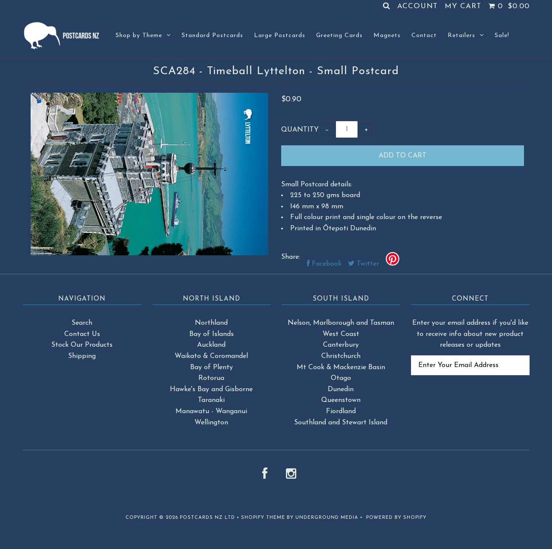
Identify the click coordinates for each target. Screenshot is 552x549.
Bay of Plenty (211, 367)
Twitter (366, 263)
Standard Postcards (212, 35)
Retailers (461, 35)
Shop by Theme (139, 35)
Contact (424, 35)
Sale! (502, 35)
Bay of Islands (211, 334)
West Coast (341, 334)
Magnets (387, 35)
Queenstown (341, 400)
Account (417, 6)
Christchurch (341, 356)
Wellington (211, 422)
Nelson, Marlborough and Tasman (341, 323)
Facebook (326, 263)
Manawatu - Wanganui (211, 411)
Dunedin (341, 389)
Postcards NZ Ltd (207, 517)
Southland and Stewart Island (340, 422)
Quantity (300, 129)
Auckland (211, 345)
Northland (211, 323)
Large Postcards (279, 35)
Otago (341, 378)
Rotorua (211, 378)
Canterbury (341, 345)
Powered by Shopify (396, 517)
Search (82, 323)
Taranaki (211, 400)
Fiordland (341, 411)
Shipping (82, 356)
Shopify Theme (263, 517)
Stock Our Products (82, 345)
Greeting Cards (339, 35)
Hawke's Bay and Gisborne (211, 389)
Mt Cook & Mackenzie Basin (341, 367)
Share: (290, 257)
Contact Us (82, 334)
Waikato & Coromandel (211, 356)
